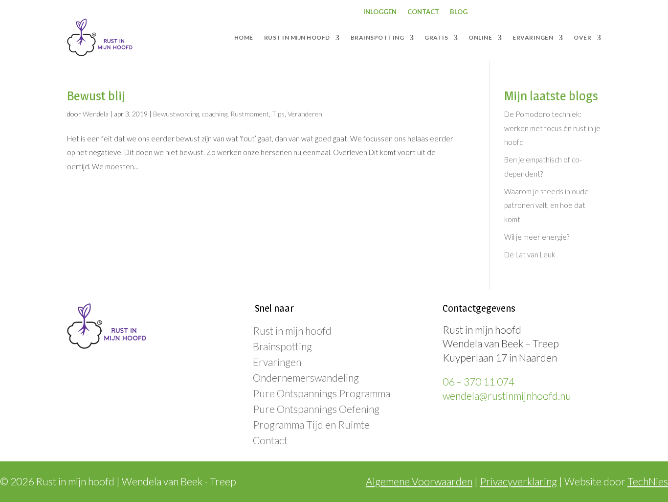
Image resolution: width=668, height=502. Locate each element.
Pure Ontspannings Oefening (316, 409)
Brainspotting (282, 346)
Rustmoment (249, 114)
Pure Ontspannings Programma (321, 393)
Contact (423, 12)
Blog (459, 12)
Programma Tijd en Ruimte (311, 424)
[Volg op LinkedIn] (554, 12)
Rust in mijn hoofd (292, 330)
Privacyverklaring (518, 481)
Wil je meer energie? (536, 236)
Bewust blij (96, 95)
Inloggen (380, 12)
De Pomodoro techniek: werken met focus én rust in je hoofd (552, 128)
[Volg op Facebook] (515, 12)
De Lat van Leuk (529, 254)
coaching (214, 114)
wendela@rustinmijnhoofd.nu (507, 395)
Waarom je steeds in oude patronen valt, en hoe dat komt (546, 205)
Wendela (96, 114)
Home (243, 37)
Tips (278, 114)
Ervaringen (277, 362)
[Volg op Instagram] (534, 12)
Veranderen (305, 114)
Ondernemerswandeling (306, 377)
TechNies (647, 481)
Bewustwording (176, 114)
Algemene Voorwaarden (419, 481)
